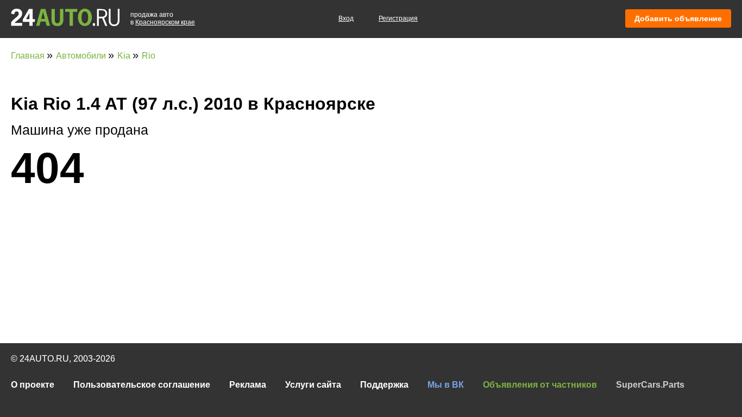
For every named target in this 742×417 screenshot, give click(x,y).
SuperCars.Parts (650, 384)
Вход (346, 18)
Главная (29, 55)
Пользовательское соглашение (141, 384)
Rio (148, 55)
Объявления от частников (540, 384)
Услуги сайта (313, 384)
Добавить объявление (678, 18)
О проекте (32, 384)
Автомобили (82, 55)
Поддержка (384, 384)
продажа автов (162, 18)
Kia (125, 55)
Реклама (247, 384)
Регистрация (398, 18)
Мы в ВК (445, 384)
